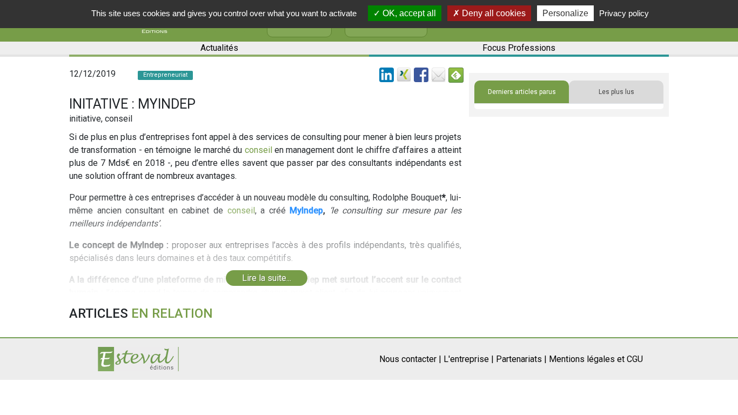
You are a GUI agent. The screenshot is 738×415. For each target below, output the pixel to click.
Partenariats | (521, 359)
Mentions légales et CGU (596, 359)
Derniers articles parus (522, 92)
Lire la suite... (266, 278)
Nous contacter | (410, 359)
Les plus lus (616, 92)
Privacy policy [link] (624, 13)
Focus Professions (518, 48)
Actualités (219, 48)
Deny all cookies (493, 13)
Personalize (565, 13)
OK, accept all (408, 13)
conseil (258, 150)
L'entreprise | (469, 359)
